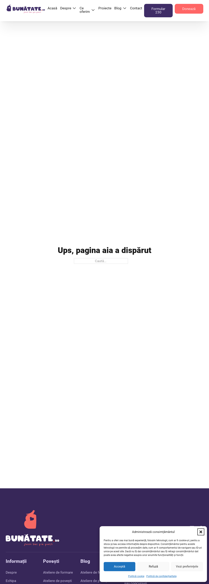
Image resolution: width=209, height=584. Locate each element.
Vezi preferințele (187, 566)
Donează (189, 9)
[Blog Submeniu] (124, 8)
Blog (117, 8)
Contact (136, 8)
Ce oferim (85, 10)
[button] (201, 532)
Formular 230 (158, 10)
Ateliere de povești (57, 581)
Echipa (11, 581)
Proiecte (104, 8)
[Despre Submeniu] (74, 8)
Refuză (153, 566)
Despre (65, 8)
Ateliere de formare (58, 572)
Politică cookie (136, 576)
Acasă (52, 8)
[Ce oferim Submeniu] (93, 10)
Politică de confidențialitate (161, 576)
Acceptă (119, 566)
